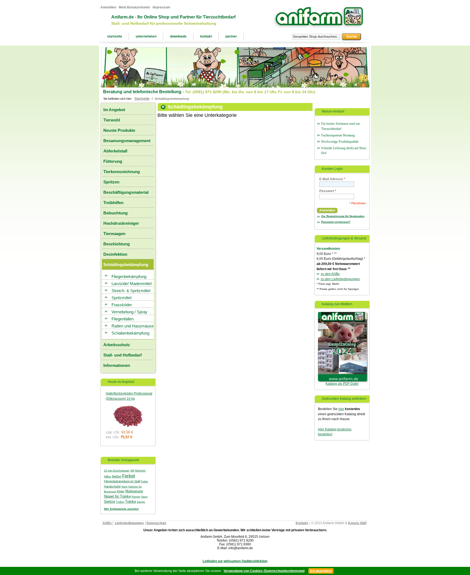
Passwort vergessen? (335, 221)
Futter (144, 481)
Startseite (142, 99)
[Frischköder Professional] (127, 404)
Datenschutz (156, 523)
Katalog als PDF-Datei (342, 384)
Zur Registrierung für (342, 216)
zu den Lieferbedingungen (340, 279)
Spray (144, 496)
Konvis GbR (357, 523)
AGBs (107, 523)
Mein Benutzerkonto (134, 7)
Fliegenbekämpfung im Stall (122, 481)
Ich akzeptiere (321, 571)
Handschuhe (112, 486)
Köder (121, 491)
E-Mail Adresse (332, 179)
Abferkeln (140, 470)
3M (132, 470)
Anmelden (108, 7)
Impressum (161, 7)
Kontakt (302, 523)
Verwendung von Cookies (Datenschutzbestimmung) (264, 571)
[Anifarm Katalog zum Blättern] (342, 314)
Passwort (327, 191)
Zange (141, 501)
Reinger (136, 496)
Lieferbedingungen (129, 523)
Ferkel (128, 476)
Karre (125, 486)
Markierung (134, 491)
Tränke (130, 501)
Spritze (109, 502)
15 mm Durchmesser (116, 470)
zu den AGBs (330, 274)
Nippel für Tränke (117, 496)
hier (341, 409)
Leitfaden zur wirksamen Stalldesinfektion (235, 561)
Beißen (116, 476)
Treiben (120, 502)
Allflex (107, 476)
